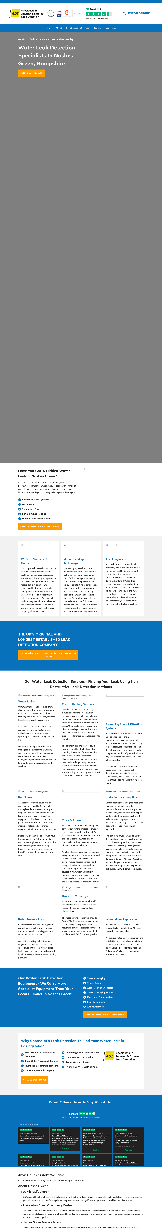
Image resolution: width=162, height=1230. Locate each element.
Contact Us (111, 28)
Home (48, 28)
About (59, 28)
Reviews (97, 28)
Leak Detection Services (77, 28)
